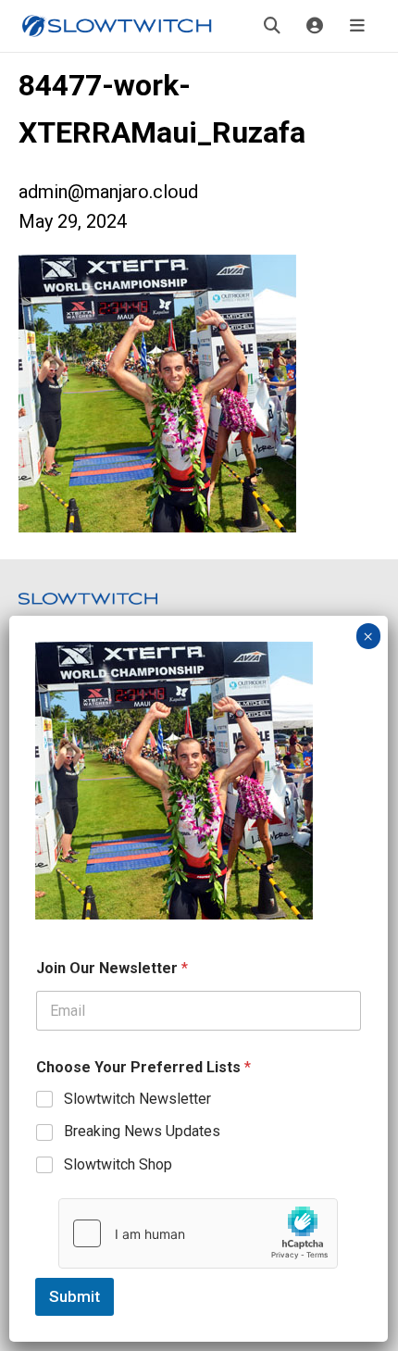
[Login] (314, 25)
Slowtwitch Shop (118, 1164)
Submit (74, 1296)
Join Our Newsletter (112, 968)
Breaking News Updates (142, 1131)
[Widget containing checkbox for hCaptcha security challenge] (198, 1233)
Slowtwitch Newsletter (137, 1098)
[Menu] (357, 25)
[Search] (272, 25)
